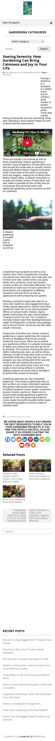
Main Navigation (11, 22)
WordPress (39, 736)
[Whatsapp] (47, 439)
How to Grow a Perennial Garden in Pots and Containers (39, 476)
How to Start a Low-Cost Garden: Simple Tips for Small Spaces (39, 515)
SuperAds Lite (11, 736)
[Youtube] (21, 445)
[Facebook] (7, 439)
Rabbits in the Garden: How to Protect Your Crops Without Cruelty (12, 477)
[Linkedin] (24, 439)
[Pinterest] (30, 439)
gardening (7, 75)
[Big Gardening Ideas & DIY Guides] (27, 13)
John (7, 73)
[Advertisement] (21, 96)
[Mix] (41, 439)
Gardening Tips (34, 73)
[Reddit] (19, 439)
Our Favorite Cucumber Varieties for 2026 (26, 659)
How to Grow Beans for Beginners (22, 703)
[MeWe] (36, 439)
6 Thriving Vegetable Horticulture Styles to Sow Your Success (16, 515)
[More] (33, 445)
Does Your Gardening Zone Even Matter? (14, 500)
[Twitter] (13, 439)
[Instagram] (27, 445)
